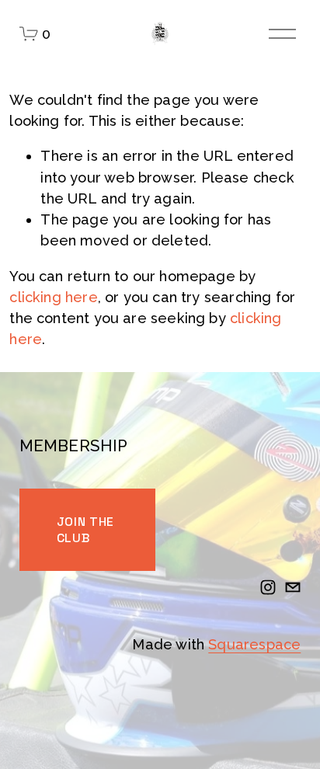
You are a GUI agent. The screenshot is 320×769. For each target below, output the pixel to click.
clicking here (53, 297)
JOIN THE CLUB (85, 529)
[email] (293, 587)
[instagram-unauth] (268, 587)
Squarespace (254, 644)
